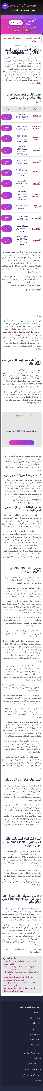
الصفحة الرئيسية (33, 38)
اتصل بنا (38, 1080)
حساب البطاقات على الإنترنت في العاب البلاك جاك (23, 973)
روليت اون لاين (34, 1018)
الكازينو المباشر (34, 1039)
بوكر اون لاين (35, 1034)
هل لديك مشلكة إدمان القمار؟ (31, 1069)
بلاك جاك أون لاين (17, 763)
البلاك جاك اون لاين (12, 38)
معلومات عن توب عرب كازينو (31, 1075)
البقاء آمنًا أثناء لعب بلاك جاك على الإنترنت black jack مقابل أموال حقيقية (20, 984)
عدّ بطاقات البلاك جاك (16, 332)
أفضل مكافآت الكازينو (34, 1064)
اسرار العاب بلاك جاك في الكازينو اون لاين (18, 977)
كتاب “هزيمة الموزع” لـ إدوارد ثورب (19, 969)
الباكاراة (37, 1012)
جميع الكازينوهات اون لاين (32, 1053)
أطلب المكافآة (16, 23)
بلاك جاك (36, 1023)
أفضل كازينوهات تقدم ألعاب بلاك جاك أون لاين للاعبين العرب (20, 962)
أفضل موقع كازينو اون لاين (30, 1007)
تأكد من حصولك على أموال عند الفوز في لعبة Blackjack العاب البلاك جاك (19, 989)
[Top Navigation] (5, 6)
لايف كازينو (37, 1058)
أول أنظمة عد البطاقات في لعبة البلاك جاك (19, 967)
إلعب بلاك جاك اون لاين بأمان (14, 980)
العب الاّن (7, 117)
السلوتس (36, 1029)
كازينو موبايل (35, 1045)
